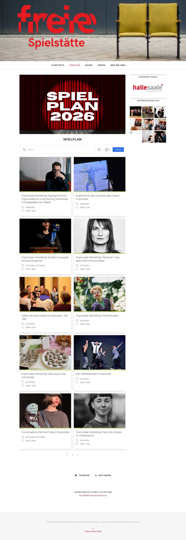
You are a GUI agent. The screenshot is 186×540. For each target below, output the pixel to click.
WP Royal (95, 522)
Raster (106, 149)
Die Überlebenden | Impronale (93, 373)
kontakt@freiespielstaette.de (93, 495)
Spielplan (74, 65)
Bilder (89, 65)
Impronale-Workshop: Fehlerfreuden (97, 315)
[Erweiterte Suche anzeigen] (99, 149)
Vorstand (135, 522)
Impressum (106, 522)
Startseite (57, 65)
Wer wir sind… (118, 65)
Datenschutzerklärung (121, 522)
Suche (118, 150)
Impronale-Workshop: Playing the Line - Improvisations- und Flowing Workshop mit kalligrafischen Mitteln (45, 199)
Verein (101, 65)
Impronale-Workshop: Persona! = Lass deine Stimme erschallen (97, 259)
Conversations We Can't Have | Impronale (45, 432)
